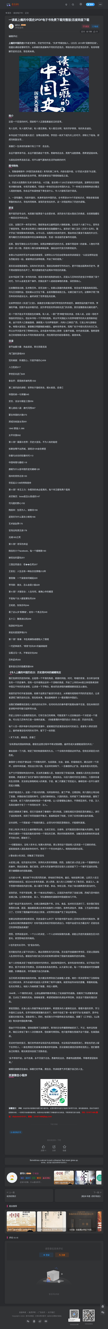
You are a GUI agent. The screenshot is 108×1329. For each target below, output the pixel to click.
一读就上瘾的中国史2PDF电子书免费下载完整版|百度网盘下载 (49, 20)
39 (40, 1178)
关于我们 (51, 1312)
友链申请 (22, 1312)
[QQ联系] (102, 1306)
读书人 (18, 25)
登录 (48, 1255)
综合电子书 (18, 13)
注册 (63, 1255)
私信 (96, 26)
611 (29, 1178)
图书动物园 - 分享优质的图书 (36, 1316)
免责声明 (32, 1312)
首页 (9, 13)
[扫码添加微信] (102, 1312)
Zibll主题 (52, 1316)
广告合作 (41, 1312)
